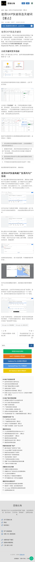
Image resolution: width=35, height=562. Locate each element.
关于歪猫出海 (8, 520)
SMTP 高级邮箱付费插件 (17, 356)
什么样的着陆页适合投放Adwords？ (15, 431)
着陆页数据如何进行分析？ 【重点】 (15, 433)
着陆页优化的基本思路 (11, 438)
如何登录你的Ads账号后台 (12, 381)
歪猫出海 (22, 554)
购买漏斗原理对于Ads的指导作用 (14, 400)
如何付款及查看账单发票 (11, 384)
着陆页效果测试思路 (10, 442)
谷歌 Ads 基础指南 (9, 534)
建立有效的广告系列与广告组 (13, 448)
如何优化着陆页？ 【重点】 (12, 436)
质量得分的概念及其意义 (11, 469)
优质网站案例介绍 (9, 490)
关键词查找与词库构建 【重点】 (13, 390)
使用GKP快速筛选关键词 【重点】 (14, 411)
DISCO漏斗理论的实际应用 (12, 402)
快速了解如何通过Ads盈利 (12, 386)
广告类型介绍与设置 (10, 419)
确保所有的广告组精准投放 (12, 454)
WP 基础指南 (8, 531)
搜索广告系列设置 (9, 404)
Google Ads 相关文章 (22, 325)
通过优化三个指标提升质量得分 (13, 476)
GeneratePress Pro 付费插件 (17, 366)
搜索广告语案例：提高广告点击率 (14, 426)
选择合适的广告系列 (10, 388)
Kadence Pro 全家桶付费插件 (17, 361)
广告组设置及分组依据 (11, 407)
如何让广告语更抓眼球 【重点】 (13, 423)
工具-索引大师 (8, 545)
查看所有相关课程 (17, 351)
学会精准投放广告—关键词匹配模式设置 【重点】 (26, 334)
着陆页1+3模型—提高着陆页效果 (14, 486)
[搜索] (31, 345)
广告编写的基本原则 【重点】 (13, 421)
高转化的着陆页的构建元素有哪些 (14, 483)
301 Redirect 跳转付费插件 (17, 371)
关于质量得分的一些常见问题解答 (14, 478)
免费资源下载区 (8, 540)
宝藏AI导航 (23, 558)
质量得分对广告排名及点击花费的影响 (15, 471)
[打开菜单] (32, 3)
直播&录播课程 (8, 542)
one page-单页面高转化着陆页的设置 (15, 488)
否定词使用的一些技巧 (11, 457)
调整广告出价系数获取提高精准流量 (14, 461)
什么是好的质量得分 (10, 473)
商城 (23, 3)
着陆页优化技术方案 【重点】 (13, 440)
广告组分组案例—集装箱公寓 (8, 333)
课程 (28, 3)
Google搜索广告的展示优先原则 (13, 450)
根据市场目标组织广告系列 (12, 452)
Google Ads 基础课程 (8, 325)
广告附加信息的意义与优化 (12, 459)
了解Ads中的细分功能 (11, 463)
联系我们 (6, 525)
